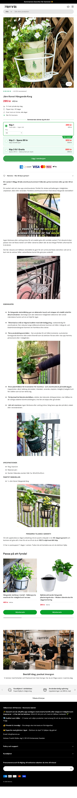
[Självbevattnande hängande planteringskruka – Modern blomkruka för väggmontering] (57, 575)
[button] (68, 6)
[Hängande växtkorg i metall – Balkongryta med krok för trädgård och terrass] (20, 575)
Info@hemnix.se (14, 734)
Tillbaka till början (38, 698)
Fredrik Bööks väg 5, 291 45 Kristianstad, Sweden (27, 738)
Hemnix (10, 781)
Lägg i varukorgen (38, 158)
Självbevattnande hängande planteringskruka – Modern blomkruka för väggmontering (56, 597)
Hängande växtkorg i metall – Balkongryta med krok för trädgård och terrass (19, 596)
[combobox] (38, 11)
